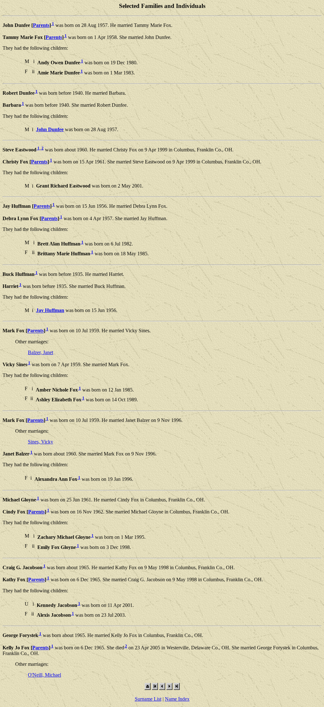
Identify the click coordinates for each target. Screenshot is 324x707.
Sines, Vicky (40, 441)
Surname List (148, 699)
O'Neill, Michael (44, 675)
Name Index (177, 699)
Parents (41, 25)
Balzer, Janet (40, 352)
